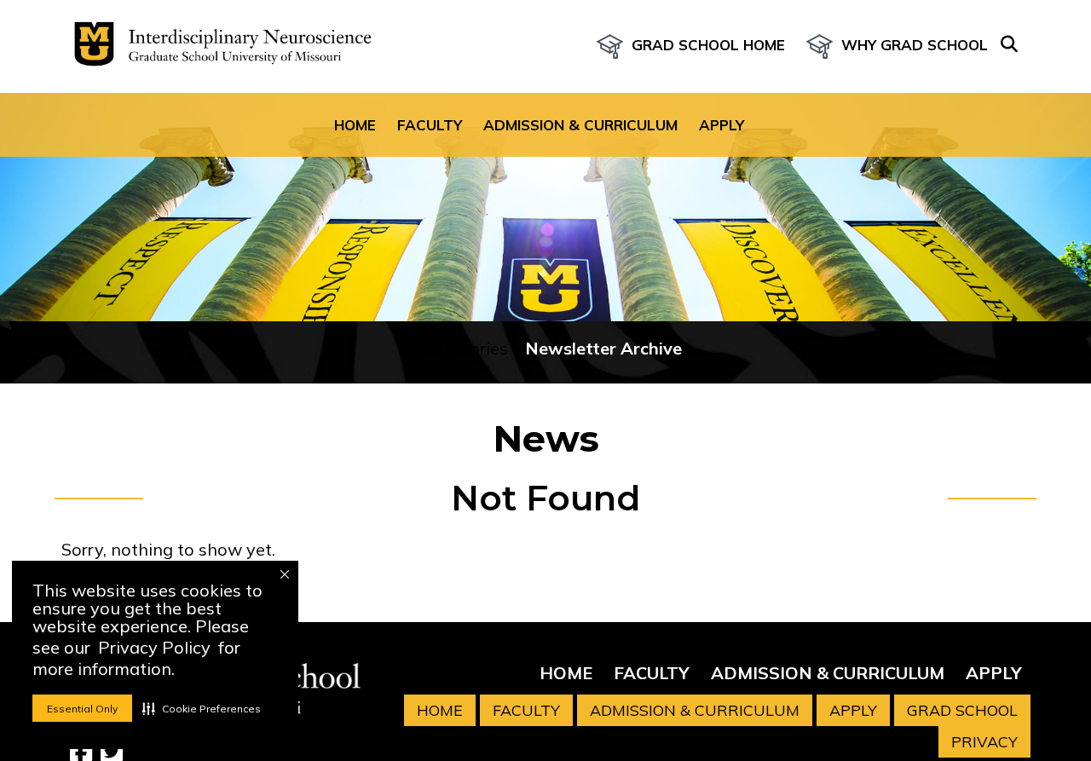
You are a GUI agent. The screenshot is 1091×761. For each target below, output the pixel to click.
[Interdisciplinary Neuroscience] (216, 46)
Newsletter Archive (603, 348)
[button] (201, 708)
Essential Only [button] (82, 708)
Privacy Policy (154, 647)
